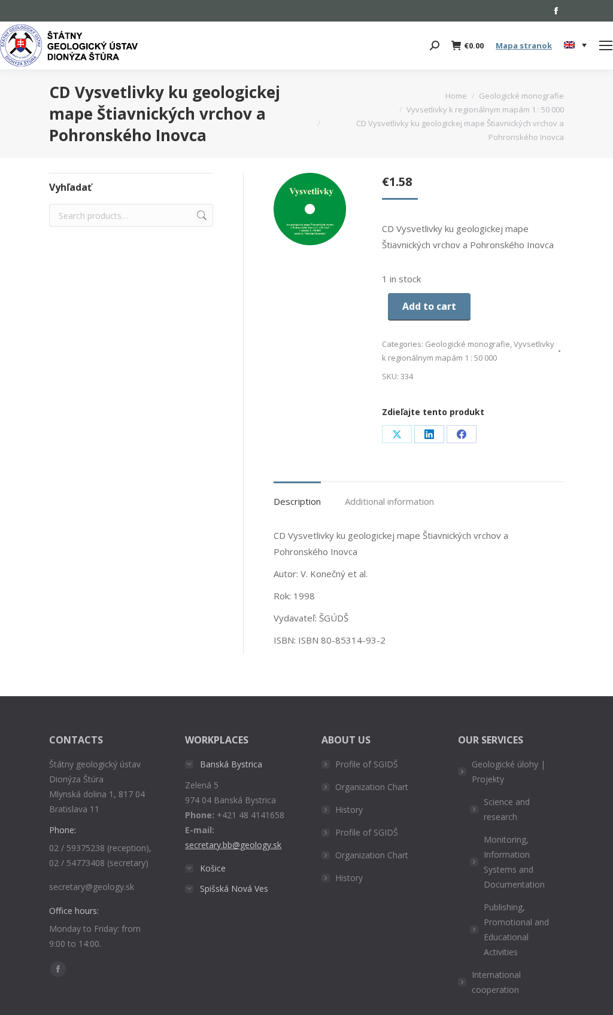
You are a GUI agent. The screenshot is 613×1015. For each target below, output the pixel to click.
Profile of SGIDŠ (366, 764)
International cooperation (496, 982)
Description (297, 501)
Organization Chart (371, 787)
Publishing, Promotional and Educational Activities (516, 929)
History (349, 809)
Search (201, 215)
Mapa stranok (524, 45)
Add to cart (429, 306)
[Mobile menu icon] (606, 45)
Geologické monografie (467, 344)
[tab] (297, 495)
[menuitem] (575, 45)
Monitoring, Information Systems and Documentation (514, 862)
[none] (575, 46)
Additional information (389, 501)
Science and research (507, 809)
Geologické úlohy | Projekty (508, 771)
